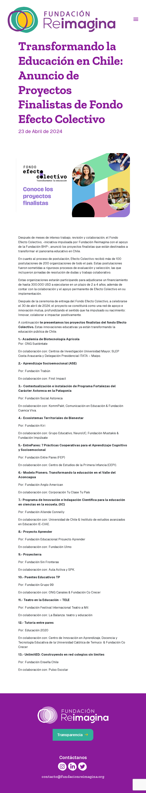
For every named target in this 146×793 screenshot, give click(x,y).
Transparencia (73, 735)
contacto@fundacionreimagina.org (73, 776)
